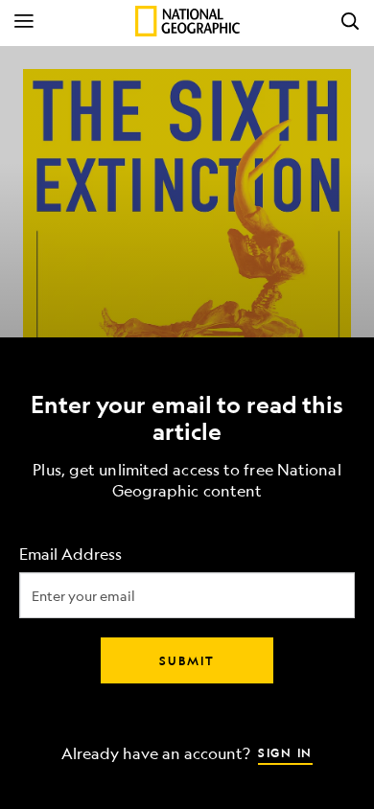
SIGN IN (285, 752)
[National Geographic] (187, 21)
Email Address (70, 554)
